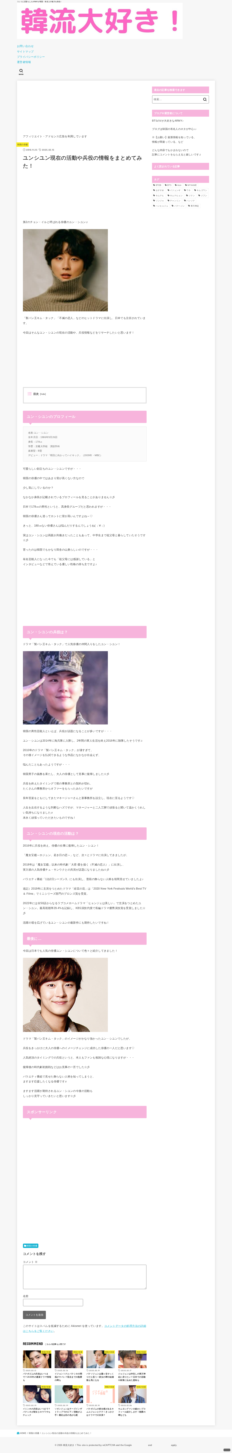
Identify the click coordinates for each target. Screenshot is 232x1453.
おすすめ (160, 190)
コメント (30, 1261)
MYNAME (192, 185)
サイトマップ (25, 51)
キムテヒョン (176, 195)
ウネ (188, 190)
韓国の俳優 (22, 144)
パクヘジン (179, 206)
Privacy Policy (140, 1445)
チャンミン (175, 200)
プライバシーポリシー (31, 56)
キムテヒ (160, 195)
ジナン (192, 195)
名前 (26, 1296)
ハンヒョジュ (162, 206)
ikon (179, 185)
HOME (23, 1433)
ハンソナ (190, 200)
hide (43, 394)
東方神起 (195, 206)
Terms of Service (161, 1445)
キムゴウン (202, 190)
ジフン (204, 195)
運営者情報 (24, 61)
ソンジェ (160, 200)
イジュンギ (175, 190)
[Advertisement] (85, 110)
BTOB (158, 185)
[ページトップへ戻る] (227, 1450)
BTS (169, 185)
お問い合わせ (25, 46)
